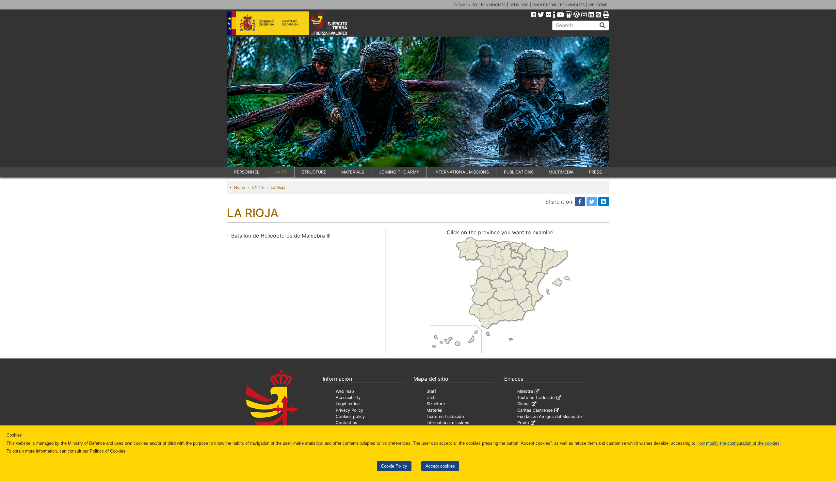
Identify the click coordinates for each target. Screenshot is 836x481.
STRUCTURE (314, 172)
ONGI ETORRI (544, 5)
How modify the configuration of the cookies (738, 443)
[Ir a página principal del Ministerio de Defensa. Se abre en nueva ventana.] (268, 22)
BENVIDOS (518, 5)
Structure (435, 403)
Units (431, 397)
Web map (345, 391)
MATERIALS (352, 172)
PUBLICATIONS (519, 172)
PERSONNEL (246, 172)
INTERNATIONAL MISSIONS (461, 172)
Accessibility (348, 397)
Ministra (525, 391)
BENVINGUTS (493, 5)
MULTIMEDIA (561, 172)
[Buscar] (602, 25)
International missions (447, 422)
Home (239, 187)
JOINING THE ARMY (399, 172)
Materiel (434, 410)
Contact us (346, 422)
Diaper (523, 403)
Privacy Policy (349, 410)
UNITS (280, 172)
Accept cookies (440, 466)
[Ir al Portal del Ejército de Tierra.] (337, 22)
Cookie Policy (394, 466)
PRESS (595, 172)
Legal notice (348, 403)
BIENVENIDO (465, 5)
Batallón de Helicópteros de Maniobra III (280, 235)
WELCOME (597, 5)
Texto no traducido (445, 416)
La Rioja (278, 187)
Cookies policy (350, 416)
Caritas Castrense (535, 410)
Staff (431, 391)
